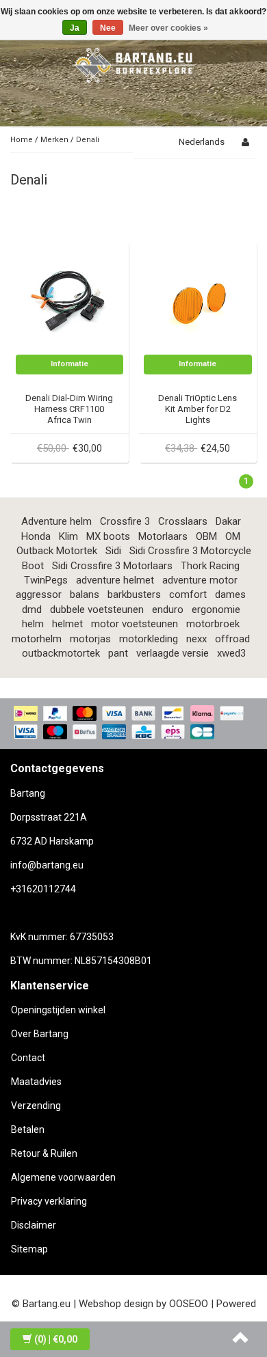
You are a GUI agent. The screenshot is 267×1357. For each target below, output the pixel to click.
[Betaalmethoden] (133, 723)
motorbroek (213, 624)
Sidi (113, 551)
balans (84, 594)
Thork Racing (210, 566)
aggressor (39, 594)
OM (232, 536)
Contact (28, 1057)
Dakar (228, 521)
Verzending (36, 1105)
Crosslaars (182, 521)
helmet (67, 624)
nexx (196, 639)
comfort (188, 594)
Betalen (27, 1129)
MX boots (108, 536)
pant (118, 653)
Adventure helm (56, 521)
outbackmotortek (61, 653)
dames (230, 594)
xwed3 (231, 653)
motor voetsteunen (134, 624)
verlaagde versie (172, 653)
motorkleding (148, 639)
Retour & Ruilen (44, 1153)
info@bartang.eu (47, 865)
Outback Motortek (56, 551)
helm (33, 624)
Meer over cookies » (168, 28)
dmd (32, 609)
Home (21, 139)
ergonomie (216, 609)
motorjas (90, 639)
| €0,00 (55, 1339)
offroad (232, 639)
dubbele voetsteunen (97, 609)
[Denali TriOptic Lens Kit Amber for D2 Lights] (198, 300)
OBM (206, 536)
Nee (108, 28)
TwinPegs (46, 580)
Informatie (69, 363)
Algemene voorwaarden (63, 1177)
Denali (87, 139)
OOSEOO (188, 1304)
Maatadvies (36, 1081)
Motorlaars (163, 536)
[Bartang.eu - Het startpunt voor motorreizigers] (133, 63)
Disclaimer (33, 1225)
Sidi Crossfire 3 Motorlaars (112, 566)
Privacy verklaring (49, 1201)
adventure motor (200, 580)
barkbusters (134, 594)
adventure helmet (115, 580)
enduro (167, 609)
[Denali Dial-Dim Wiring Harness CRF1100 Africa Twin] (70, 300)
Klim (68, 536)
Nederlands (202, 142)
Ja (74, 28)
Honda (36, 536)
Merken (54, 139)
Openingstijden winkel (58, 1009)
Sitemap (29, 1249)
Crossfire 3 (125, 521)
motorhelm (37, 639)
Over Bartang (39, 1033)
